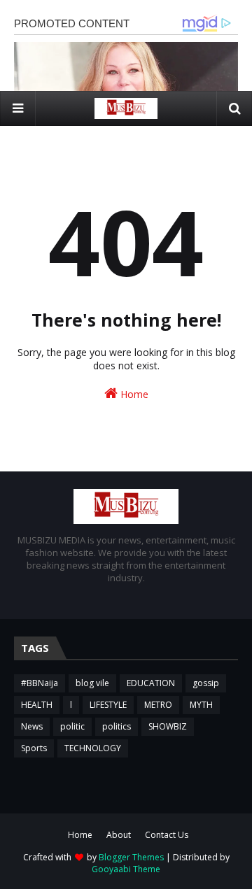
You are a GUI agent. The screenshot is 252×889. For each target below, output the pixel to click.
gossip (205, 683)
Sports (34, 748)
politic (72, 726)
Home (133, 394)
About (118, 835)
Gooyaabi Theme (126, 869)
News (32, 726)
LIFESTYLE (108, 705)
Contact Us (166, 835)
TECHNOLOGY (92, 748)
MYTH (201, 705)
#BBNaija (39, 683)
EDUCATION (151, 683)
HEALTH (36, 705)
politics (116, 726)
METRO (158, 705)
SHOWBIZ (167, 726)
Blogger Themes (131, 857)
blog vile (92, 683)
